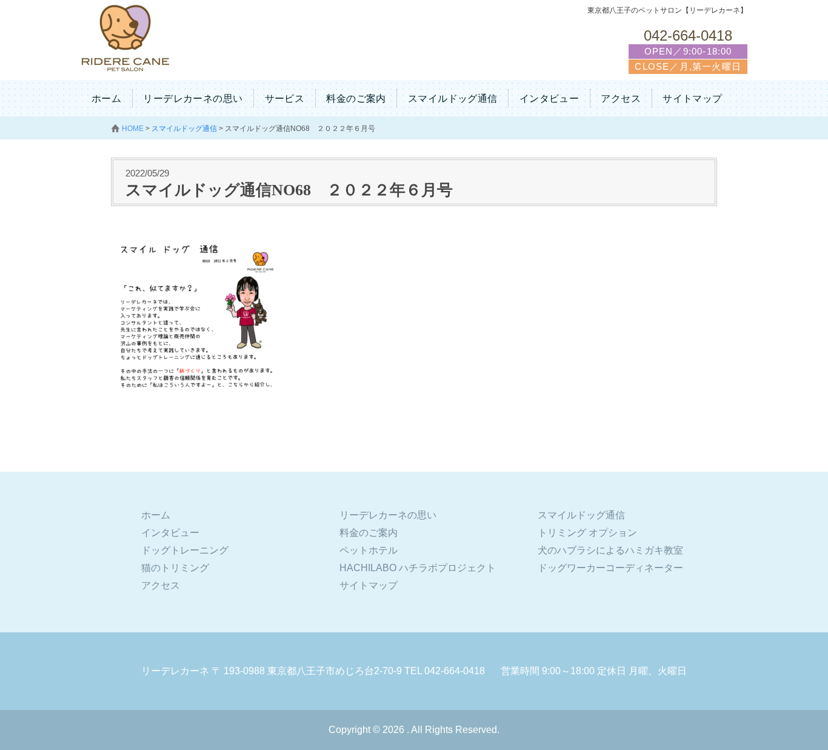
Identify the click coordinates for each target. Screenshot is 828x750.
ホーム (106, 98)
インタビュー (549, 98)
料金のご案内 (356, 98)
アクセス (621, 98)
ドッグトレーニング (185, 550)
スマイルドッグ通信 (453, 98)
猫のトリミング (175, 568)
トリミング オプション (587, 532)
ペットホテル (368, 550)
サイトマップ (692, 98)
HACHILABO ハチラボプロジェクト (417, 568)
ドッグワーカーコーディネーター (610, 568)
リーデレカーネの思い (192, 98)
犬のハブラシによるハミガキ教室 (610, 550)
